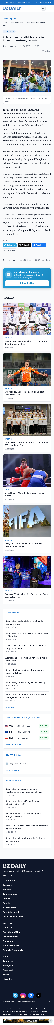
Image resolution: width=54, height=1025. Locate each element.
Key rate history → (13, 770)
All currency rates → (14, 744)
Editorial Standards (13, 950)
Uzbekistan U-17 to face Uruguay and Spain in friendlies (26, 634)
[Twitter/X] (38, 995)
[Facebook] (31, 995)
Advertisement (11, 945)
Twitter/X (25, 245)
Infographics (10, 2)
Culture (7, 898)
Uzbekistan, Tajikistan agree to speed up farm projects (25, 683)
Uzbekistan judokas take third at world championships (24, 622)
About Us (8, 927)
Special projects (25, 2)
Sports (13, 18)
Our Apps (8, 941)
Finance (7, 889)
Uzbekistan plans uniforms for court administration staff (22, 802)
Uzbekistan (9, 880)
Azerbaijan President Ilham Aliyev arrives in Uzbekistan (26, 659)
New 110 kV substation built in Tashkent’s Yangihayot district (25, 647)
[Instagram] (23, 995)
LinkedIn (7, 979)
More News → (11, 707)
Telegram (11, 245)
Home (5, 18)
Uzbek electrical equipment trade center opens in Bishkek (24, 671)
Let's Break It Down (43, 2)
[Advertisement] (27, 1021)
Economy (7, 885)
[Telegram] (15, 995)
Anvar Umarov (9, 46)
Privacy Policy (10, 936)
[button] (43, 8)
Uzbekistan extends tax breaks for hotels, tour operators (25, 839)
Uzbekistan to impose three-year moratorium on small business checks (23, 790)
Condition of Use (11, 932)
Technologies (10, 894)
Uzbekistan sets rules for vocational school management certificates (26, 696)
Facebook (40, 245)
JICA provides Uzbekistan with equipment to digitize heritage (26, 827)
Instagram (8, 965)
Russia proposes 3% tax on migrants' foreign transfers (23, 815)
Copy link (11, 250)
